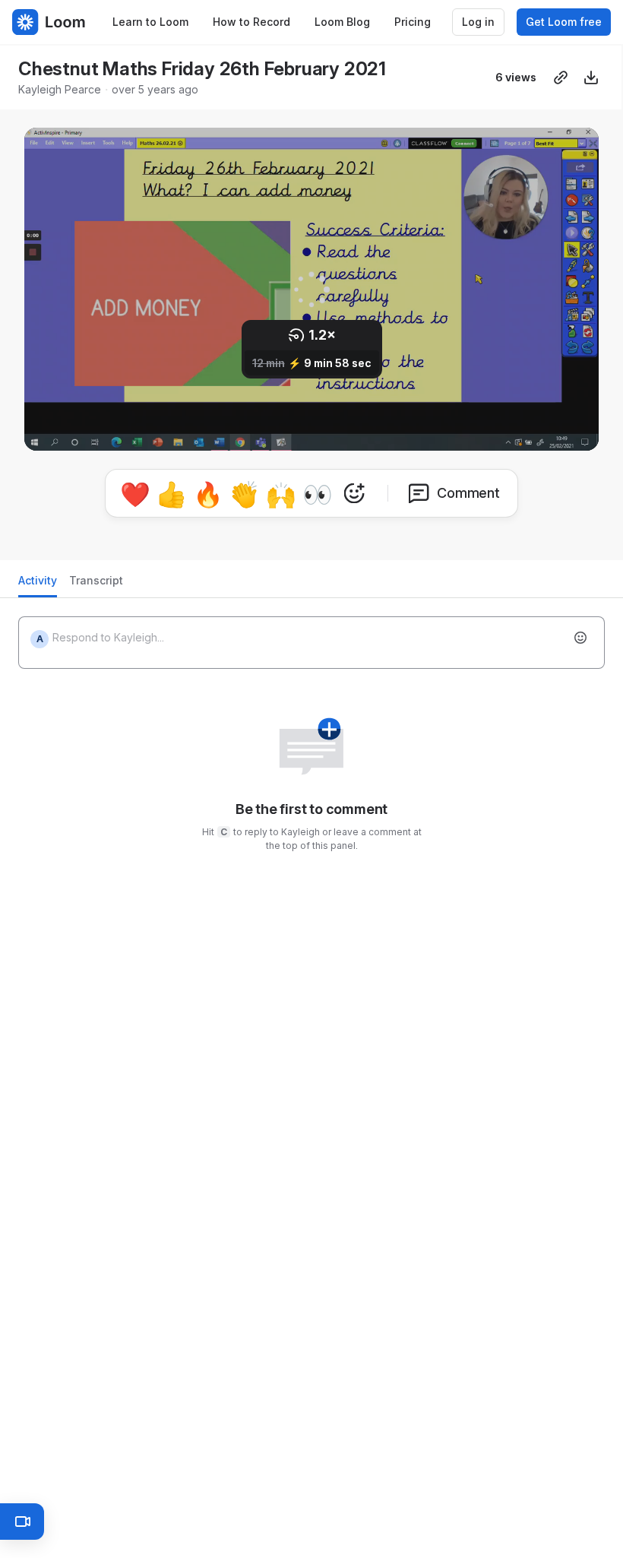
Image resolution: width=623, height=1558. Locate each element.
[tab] (37, 584)
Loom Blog (342, 21)
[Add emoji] (580, 637)
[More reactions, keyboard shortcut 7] (354, 493)
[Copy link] (561, 77)
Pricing (412, 21)
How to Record (251, 21)
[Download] (591, 77)
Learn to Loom (150, 21)
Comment (468, 493)
